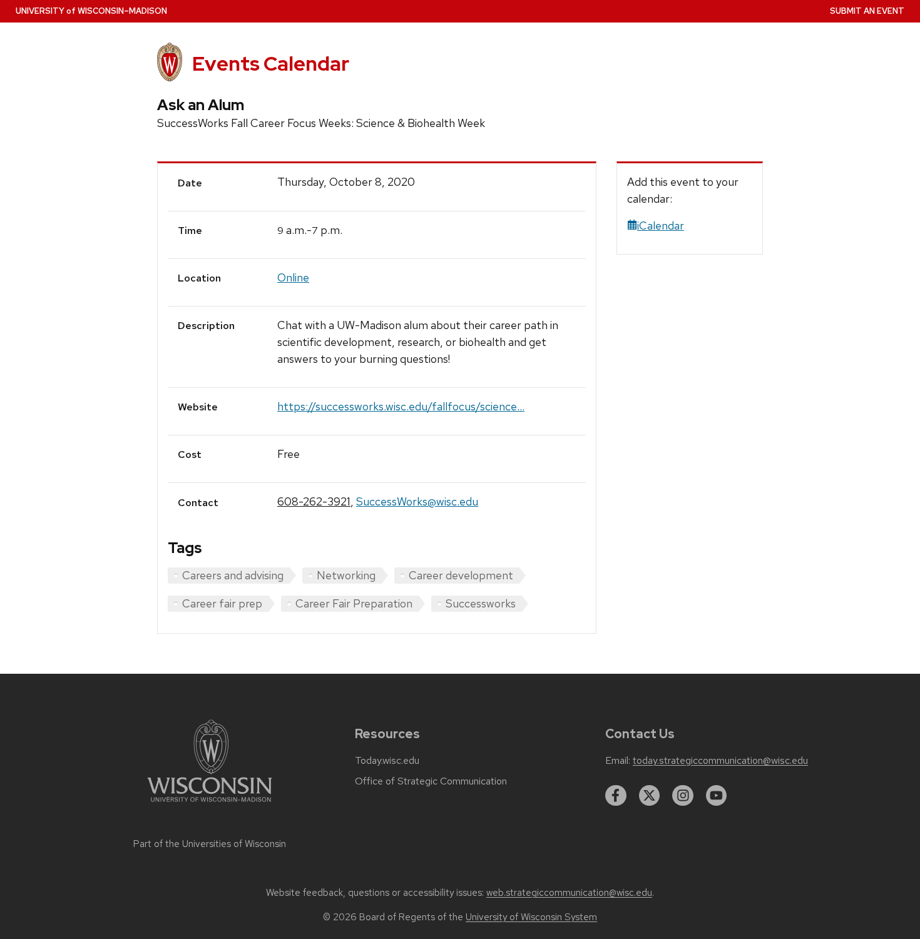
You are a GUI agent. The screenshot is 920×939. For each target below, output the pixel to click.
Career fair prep (222, 603)
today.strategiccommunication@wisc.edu (720, 760)
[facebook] (615, 795)
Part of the (209, 844)
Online (293, 277)
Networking (346, 575)
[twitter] (649, 795)
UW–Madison (91, 11)
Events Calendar (270, 63)
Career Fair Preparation (353, 603)
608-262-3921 (313, 501)
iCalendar (660, 225)
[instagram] (682, 795)
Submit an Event (867, 11)
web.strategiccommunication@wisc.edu (569, 892)
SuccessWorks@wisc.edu (417, 501)
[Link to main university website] (209, 804)
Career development (461, 575)
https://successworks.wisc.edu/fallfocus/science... (400, 406)
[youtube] (716, 795)
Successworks (481, 603)
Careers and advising (233, 575)
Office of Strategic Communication (431, 781)
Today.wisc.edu (387, 760)
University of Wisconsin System (531, 917)
